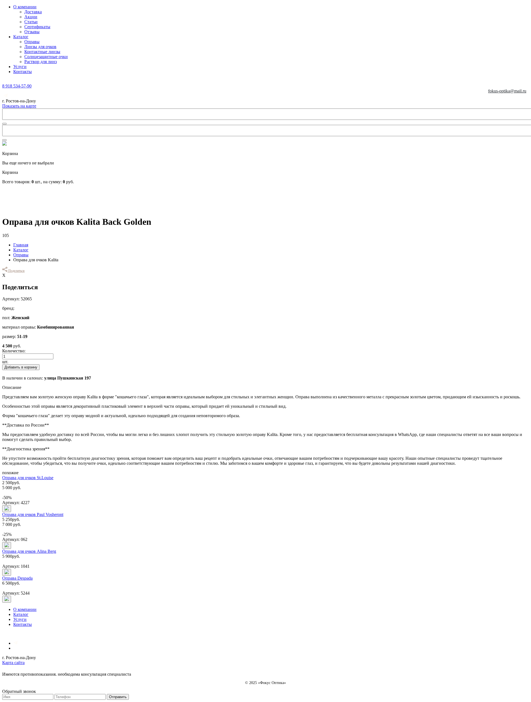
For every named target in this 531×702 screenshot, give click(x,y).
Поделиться (16, 271)
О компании (25, 6)
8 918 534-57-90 (17, 86)
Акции (30, 16)
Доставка (33, 11)
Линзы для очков (40, 46)
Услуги (20, 66)
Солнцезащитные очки (46, 56)
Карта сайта (13, 662)
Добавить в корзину (20, 367)
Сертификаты (37, 26)
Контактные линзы (42, 51)
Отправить (118, 697)
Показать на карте (19, 106)
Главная (20, 244)
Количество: (13, 351)
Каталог (20, 36)
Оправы (32, 41)
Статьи (31, 21)
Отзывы (32, 31)
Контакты (22, 71)
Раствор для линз (40, 61)
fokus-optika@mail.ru (507, 91)
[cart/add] (6, 508)
